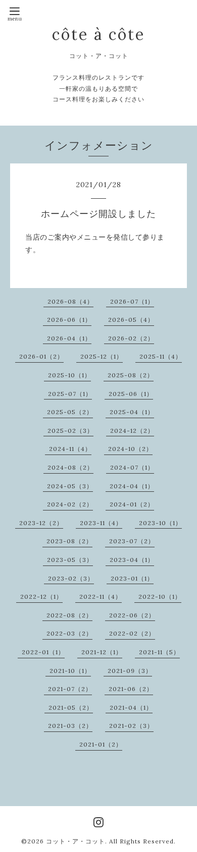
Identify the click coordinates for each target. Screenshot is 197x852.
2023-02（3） (71, 578)
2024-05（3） (70, 486)
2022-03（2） (69, 633)
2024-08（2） (70, 467)
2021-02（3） (131, 725)
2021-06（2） (131, 689)
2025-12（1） (101, 356)
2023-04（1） (132, 559)
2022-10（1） (159, 596)
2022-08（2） (69, 615)
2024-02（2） (70, 504)
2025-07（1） (70, 393)
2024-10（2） (130, 448)
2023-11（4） (101, 523)
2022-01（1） (43, 652)
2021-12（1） (101, 652)
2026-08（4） (70, 301)
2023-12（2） (41, 523)
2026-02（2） (131, 338)
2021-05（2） (70, 707)
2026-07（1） (132, 301)
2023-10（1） (160, 523)
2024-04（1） (132, 486)
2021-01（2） (100, 744)
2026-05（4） (131, 319)
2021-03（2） (70, 725)
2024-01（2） (132, 504)
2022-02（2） (132, 633)
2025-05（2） (70, 412)
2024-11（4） (70, 448)
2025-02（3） (70, 430)
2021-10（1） (70, 670)
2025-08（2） (131, 375)
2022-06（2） (132, 615)
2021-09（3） (130, 670)
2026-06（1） (69, 319)
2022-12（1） (41, 596)
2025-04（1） (132, 412)
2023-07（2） (132, 541)
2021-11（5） (159, 652)
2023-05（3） (70, 559)
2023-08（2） (69, 541)
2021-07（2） (70, 689)
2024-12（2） (132, 430)
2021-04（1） (131, 707)
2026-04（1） (69, 338)
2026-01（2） (41, 356)
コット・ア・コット (75, 841)
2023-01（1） (132, 578)
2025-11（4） (160, 356)
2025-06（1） (131, 393)
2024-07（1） (132, 467)
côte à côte (98, 34)
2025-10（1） (69, 375)
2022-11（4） (100, 596)
